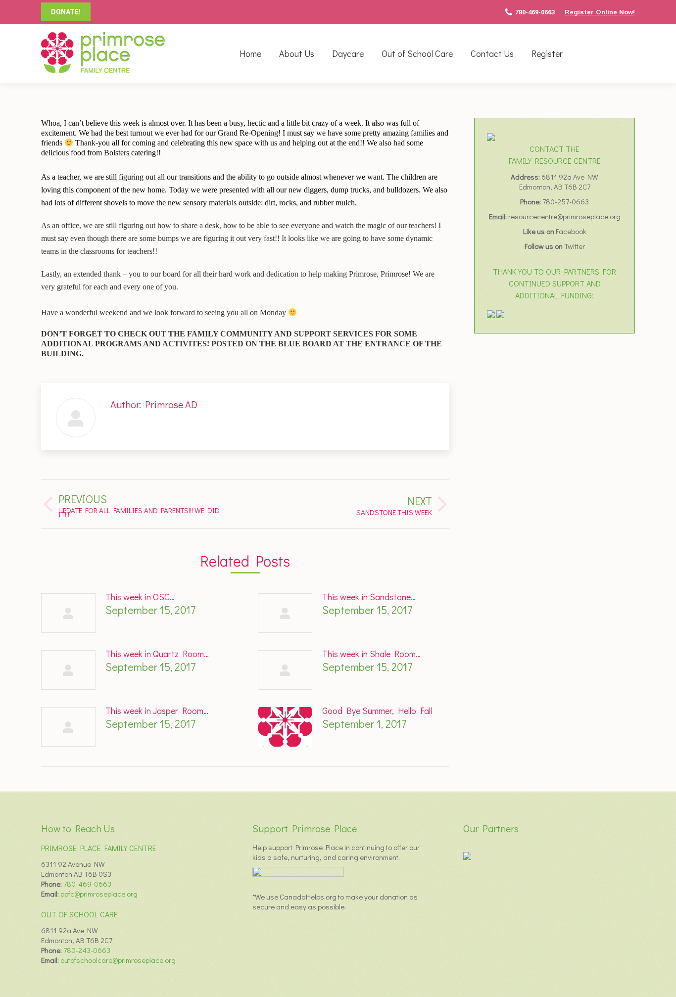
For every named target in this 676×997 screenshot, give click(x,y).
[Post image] (68, 613)
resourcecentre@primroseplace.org (564, 216)
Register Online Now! (600, 12)
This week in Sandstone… (369, 597)
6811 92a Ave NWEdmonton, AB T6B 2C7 (559, 181)
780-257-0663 (565, 201)
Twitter (574, 246)
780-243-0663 (86, 950)
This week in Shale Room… (371, 654)
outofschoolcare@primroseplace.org (118, 960)
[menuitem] (250, 53)
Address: (526, 177)
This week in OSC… (140, 597)
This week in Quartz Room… (157, 654)
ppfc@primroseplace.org (99, 894)
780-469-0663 (535, 12)
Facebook (571, 231)
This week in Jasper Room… (156, 710)
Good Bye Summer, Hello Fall (377, 710)
